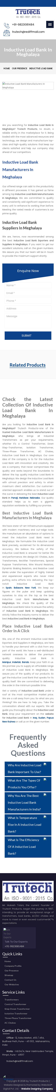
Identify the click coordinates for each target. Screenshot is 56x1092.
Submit (27, 335)
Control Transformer (15, 1004)
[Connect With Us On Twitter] (8, 1067)
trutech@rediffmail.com (19, 1061)
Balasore (18, 587)
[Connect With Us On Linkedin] (23, 1067)
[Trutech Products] (28, 17)
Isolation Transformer (15, 1013)
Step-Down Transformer (17, 1009)
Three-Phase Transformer (17, 1018)
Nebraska (35, 497)
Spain (9, 587)
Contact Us (10, 979)
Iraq (35, 717)
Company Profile (12, 966)
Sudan (41, 717)
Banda (25, 662)
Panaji (14, 497)
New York (30, 587)
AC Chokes (10, 1022)
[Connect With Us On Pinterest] (18, 1067)
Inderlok (16, 662)
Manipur (6, 662)
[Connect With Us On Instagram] (13, 1067)
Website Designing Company (37, 1088)
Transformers (11, 999)
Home (7, 68)
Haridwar (23, 497)
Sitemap (8, 975)
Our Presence (19, 68)
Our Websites (11, 984)
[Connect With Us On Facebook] (3, 1067)
